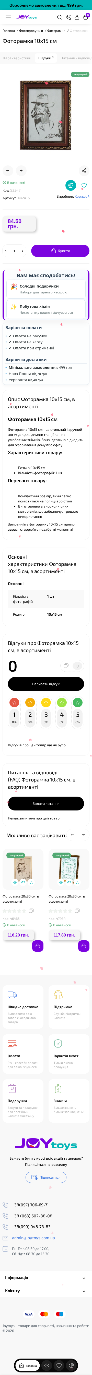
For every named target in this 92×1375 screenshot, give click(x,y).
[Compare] (70, 185)
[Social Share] (84, 170)
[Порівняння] (71, 1365)
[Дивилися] (46, 1365)
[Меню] (8, 17)
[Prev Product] (8, 170)
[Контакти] (68, 17)
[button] (72, 835)
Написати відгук (46, 684)
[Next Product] (21, 170)
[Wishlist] (84, 185)
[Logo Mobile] (26, 17)
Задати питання (46, 803)
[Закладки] (59, 1365)
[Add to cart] (37, 946)
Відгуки (45, 57)
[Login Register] (77, 17)
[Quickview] (14, 882)
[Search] (59, 17)
